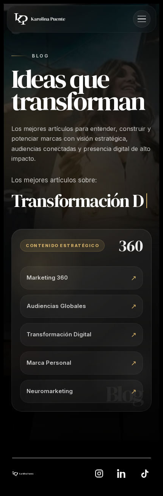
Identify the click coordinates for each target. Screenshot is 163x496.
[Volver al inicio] (23, 486)
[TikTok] (144, 485)
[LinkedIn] (121, 485)
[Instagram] (98, 485)
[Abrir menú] (141, 19)
